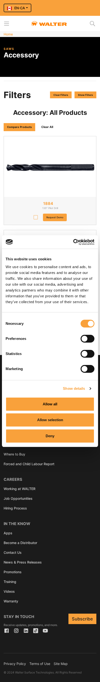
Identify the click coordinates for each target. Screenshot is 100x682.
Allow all (50, 404)
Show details (74, 388)
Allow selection (50, 420)
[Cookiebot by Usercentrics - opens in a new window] (73, 242)
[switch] (87, 339)
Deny (50, 436)
